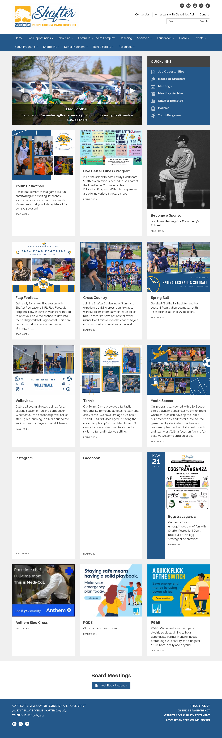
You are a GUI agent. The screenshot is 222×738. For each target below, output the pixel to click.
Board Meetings (111, 675)
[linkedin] (182, 7)
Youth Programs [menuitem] (25, 46)
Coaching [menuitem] (126, 38)
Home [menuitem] (19, 38)
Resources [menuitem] (125, 46)
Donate (204, 14)
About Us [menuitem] (64, 38)
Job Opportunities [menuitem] (39, 38)
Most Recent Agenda (113, 685)
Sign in (205, 720)
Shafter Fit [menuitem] (50, 46)
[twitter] (201, 7)
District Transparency (194, 710)
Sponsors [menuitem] (143, 38)
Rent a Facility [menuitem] (102, 46)
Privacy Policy (200, 705)
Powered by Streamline (182, 720)
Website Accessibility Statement (187, 715)
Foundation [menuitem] (164, 38)
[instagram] (195, 7)
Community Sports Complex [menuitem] (96, 38)
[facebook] (208, 7)
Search (204, 21)
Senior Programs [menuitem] (74, 46)
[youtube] (188, 7)
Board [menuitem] (183, 38)
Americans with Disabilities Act (174, 14)
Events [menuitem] (199, 38)
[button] (22, 90)
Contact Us (142, 14)
